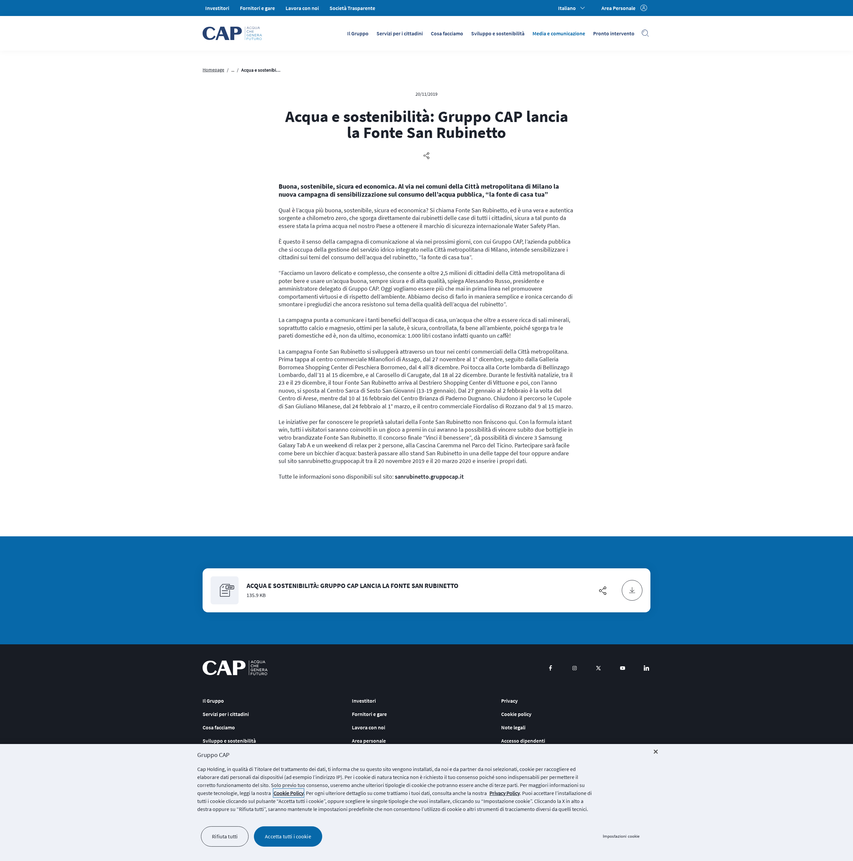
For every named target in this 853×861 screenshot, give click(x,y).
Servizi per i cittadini (400, 33)
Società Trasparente (352, 8)
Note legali (513, 727)
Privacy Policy (504, 793)
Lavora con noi (302, 8)
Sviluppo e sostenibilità (497, 33)
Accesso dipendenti (523, 740)
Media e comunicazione (558, 33)
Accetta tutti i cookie (288, 836)
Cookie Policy (289, 793)
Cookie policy (516, 714)
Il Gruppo (358, 33)
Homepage (213, 70)
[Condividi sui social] (426, 156)
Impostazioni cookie (621, 836)
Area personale (369, 740)
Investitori (217, 8)
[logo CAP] (235, 667)
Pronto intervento (613, 33)
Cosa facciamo (447, 33)
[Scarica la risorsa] (632, 590)
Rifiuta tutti (225, 836)
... (232, 70)
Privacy (509, 700)
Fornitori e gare (257, 8)
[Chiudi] (655, 751)
